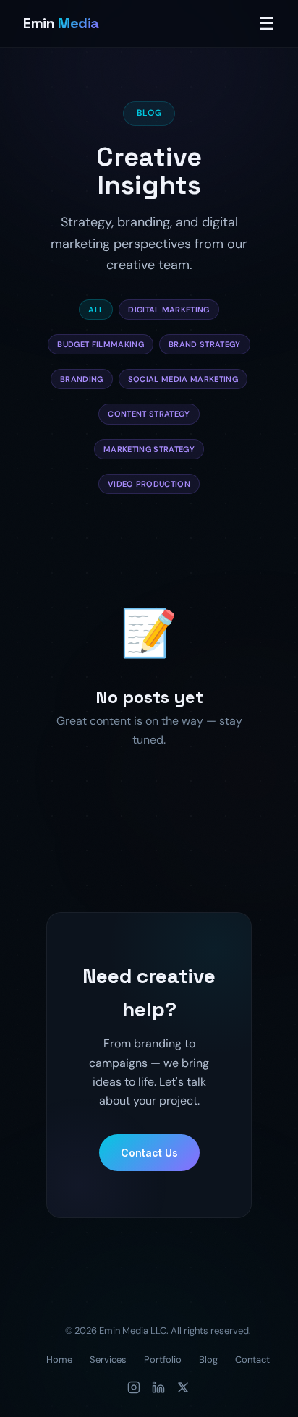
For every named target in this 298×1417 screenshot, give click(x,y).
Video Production (149, 484)
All (95, 310)
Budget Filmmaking (100, 344)
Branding (81, 379)
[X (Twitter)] (183, 1387)
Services (108, 1359)
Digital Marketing (169, 310)
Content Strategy (149, 414)
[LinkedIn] (158, 1387)
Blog (208, 1359)
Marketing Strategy (149, 449)
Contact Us (149, 1152)
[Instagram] (133, 1387)
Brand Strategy (205, 344)
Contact (252, 1359)
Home (59, 1359)
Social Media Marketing (183, 379)
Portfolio (163, 1359)
